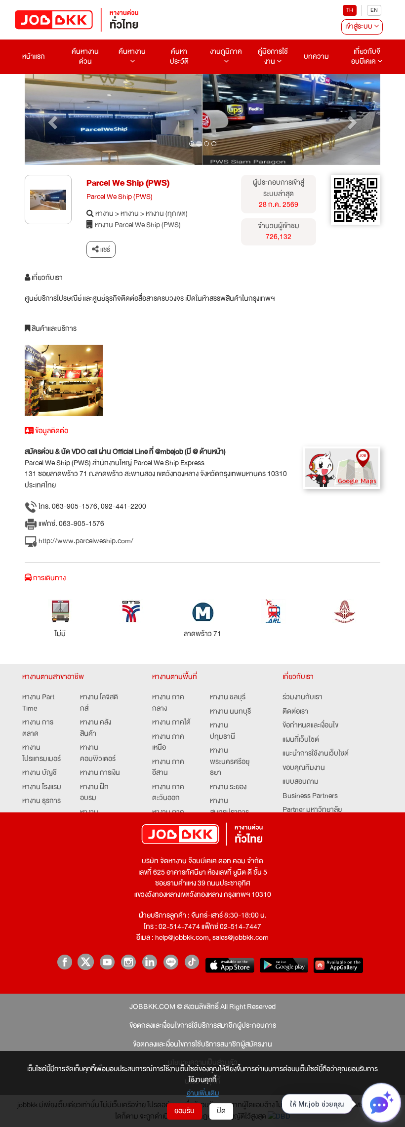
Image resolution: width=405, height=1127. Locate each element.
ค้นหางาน (132, 51)
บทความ (316, 56)
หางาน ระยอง (228, 787)
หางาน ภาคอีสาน (168, 768)
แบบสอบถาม (301, 782)
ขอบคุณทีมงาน (304, 768)
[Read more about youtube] (107, 962)
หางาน (104, 214)
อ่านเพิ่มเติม (203, 1092)
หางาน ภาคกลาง (168, 703)
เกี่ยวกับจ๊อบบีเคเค (365, 56)
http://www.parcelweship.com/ (85, 541)
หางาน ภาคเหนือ (168, 742)
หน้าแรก (33, 56)
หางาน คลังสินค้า (95, 728)
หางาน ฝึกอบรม (94, 793)
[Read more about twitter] (86, 962)
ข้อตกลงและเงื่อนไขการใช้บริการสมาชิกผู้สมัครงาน (202, 1044)
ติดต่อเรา (295, 712)
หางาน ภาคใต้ (171, 722)
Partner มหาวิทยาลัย (312, 810)
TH (349, 10)
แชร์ (104, 249)
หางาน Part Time (38, 703)
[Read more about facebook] (64, 962)
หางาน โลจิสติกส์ (99, 703)
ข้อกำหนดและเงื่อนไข (310, 725)
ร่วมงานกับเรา (303, 697)
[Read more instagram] (128, 962)
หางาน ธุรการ (41, 801)
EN (374, 10)
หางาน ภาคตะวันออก (168, 793)
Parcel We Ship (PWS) (127, 183)
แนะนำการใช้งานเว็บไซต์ (316, 754)
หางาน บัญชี (39, 773)
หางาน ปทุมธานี (222, 731)
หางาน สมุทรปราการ (229, 807)
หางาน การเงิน (100, 773)
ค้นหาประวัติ (179, 56)
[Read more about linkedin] (149, 962)
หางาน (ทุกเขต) (167, 214)
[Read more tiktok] (192, 962)
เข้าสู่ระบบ (359, 26)
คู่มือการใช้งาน (273, 56)
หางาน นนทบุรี (230, 712)
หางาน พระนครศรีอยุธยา (229, 762)
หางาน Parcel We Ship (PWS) (138, 225)
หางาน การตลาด (37, 728)
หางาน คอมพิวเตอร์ (98, 753)
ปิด (221, 1111)
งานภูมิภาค (226, 51)
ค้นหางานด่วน (85, 56)
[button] (51, 119)
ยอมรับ (184, 1111)
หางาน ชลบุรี (227, 697)
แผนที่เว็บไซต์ (301, 740)
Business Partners (310, 796)
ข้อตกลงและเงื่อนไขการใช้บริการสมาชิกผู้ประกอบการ (202, 1026)
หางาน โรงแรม (41, 787)
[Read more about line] (170, 962)
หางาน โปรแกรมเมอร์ (41, 753)
